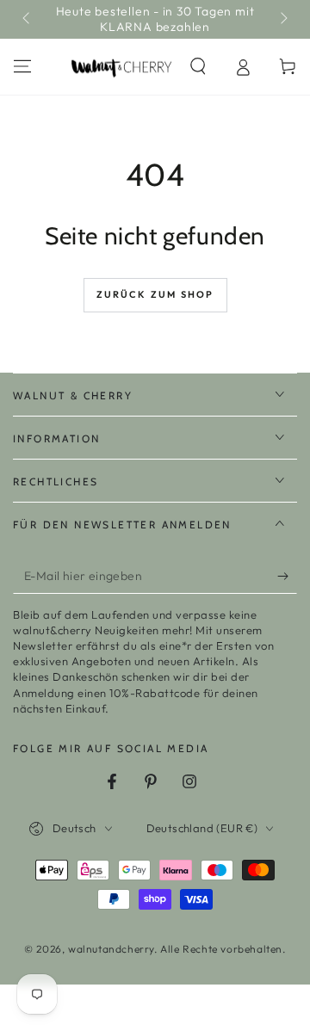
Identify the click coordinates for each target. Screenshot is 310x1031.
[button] (198, 66)
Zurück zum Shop (155, 294)
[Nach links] (27, 19)
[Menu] (22, 66)
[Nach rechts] (282, 19)
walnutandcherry (111, 948)
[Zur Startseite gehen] (122, 67)
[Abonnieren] (287, 577)
